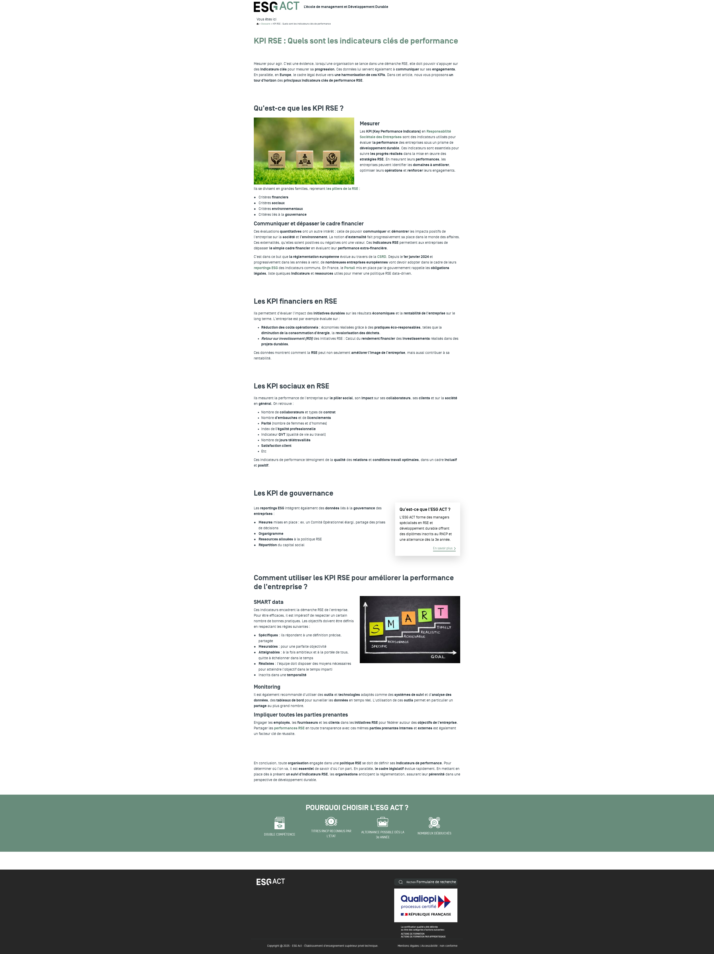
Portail (349, 268)
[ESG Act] (276, 6)
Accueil (258, 24)
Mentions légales (408, 945)
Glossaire (265, 24)
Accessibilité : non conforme (439, 945)
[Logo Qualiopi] (425, 913)
